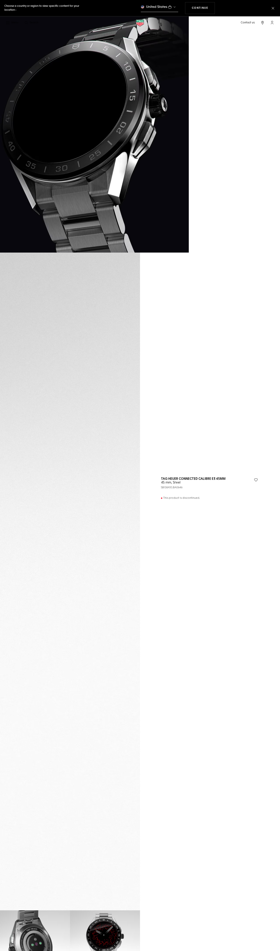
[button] (272, 22)
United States (156, 7)
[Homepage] (140, 23)
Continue (203, 8)
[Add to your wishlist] (256, 480)
